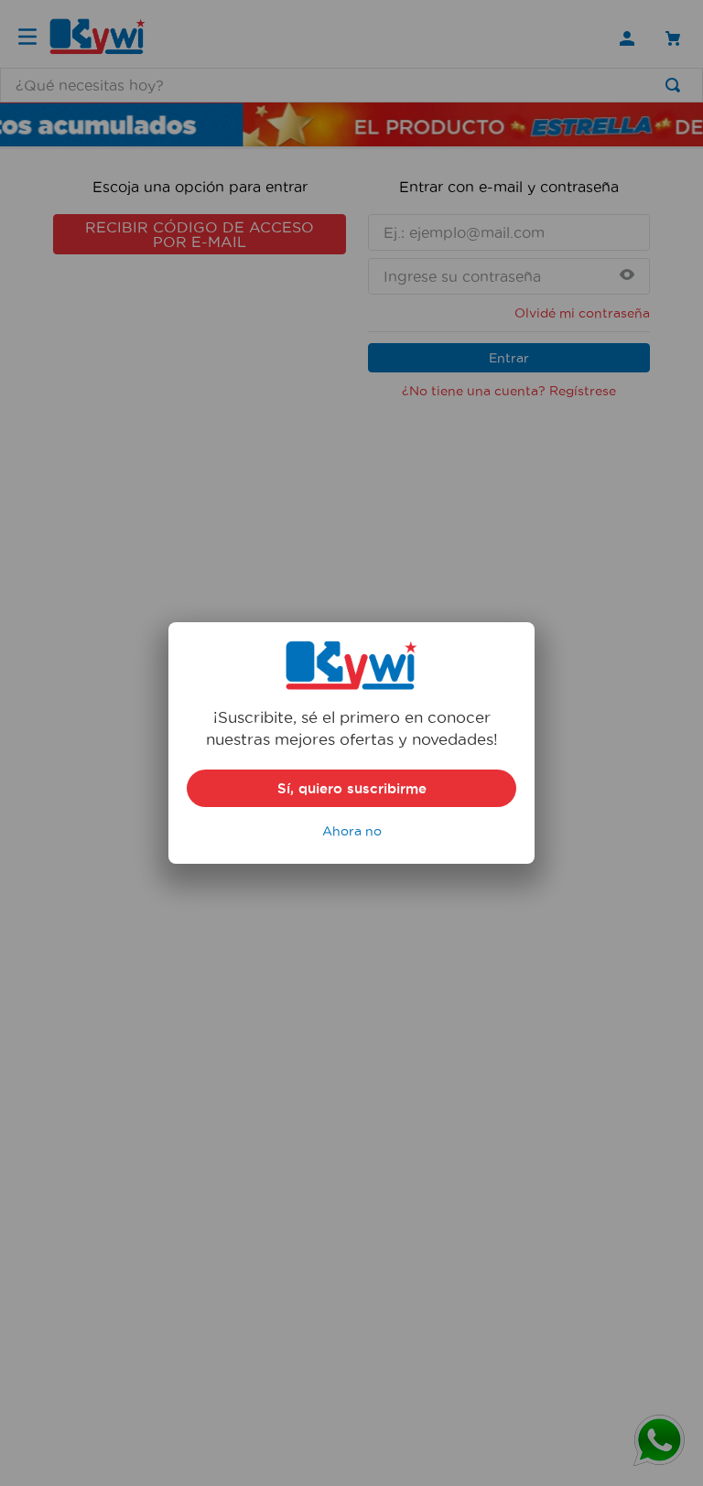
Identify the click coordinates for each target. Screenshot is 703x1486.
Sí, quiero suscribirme (352, 788)
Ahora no (352, 831)
